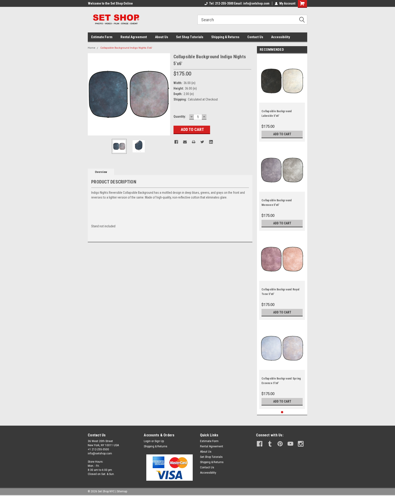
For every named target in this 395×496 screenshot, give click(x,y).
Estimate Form (101, 37)
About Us (161, 37)
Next (165, 94)
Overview (101, 172)
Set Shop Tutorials (189, 37)
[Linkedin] (211, 142)
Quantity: (179, 116)
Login (147, 441)
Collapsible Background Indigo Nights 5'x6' (126, 47)
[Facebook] (176, 142)
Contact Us (255, 37)
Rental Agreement (133, 37)
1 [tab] (282, 412)
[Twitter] (202, 142)
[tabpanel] (282, 99)
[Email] (185, 142)
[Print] (193, 142)
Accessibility (280, 37)
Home (91, 47)
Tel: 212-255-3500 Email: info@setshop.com (239, 3)
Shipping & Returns (225, 37)
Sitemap (122, 491)
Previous (92, 94)
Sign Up (159, 441)
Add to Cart (282, 134)
